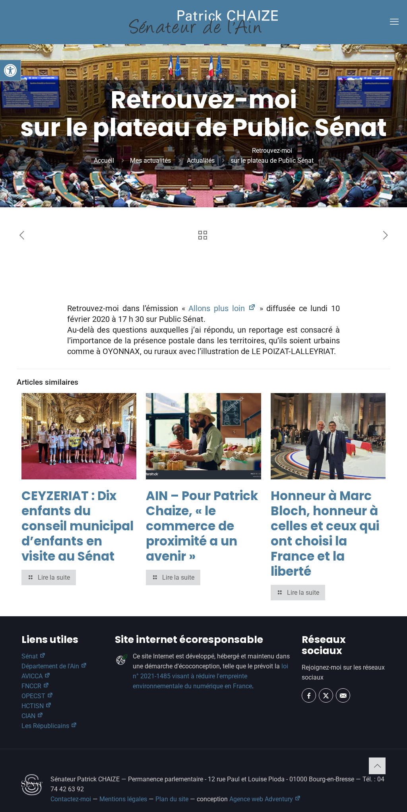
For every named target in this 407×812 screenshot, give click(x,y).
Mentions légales (123, 799)
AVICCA (32, 676)
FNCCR (32, 686)
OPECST (34, 696)
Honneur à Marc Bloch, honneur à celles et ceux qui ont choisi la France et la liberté (325, 533)
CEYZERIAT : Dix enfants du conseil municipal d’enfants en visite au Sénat (77, 526)
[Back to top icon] (377, 765)
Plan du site (171, 799)
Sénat (30, 656)
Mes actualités (150, 160)
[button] (10, 70)
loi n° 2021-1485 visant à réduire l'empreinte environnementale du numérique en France (210, 676)
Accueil (104, 160)
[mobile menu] (394, 22)
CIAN (29, 716)
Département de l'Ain (51, 666)
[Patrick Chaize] (203, 22)
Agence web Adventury (262, 799)
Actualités (201, 160)
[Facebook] (309, 695)
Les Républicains (46, 726)
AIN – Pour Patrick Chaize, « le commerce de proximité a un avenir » (202, 526)
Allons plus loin (218, 308)
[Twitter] (326, 695)
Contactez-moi (70, 799)
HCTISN (33, 706)
